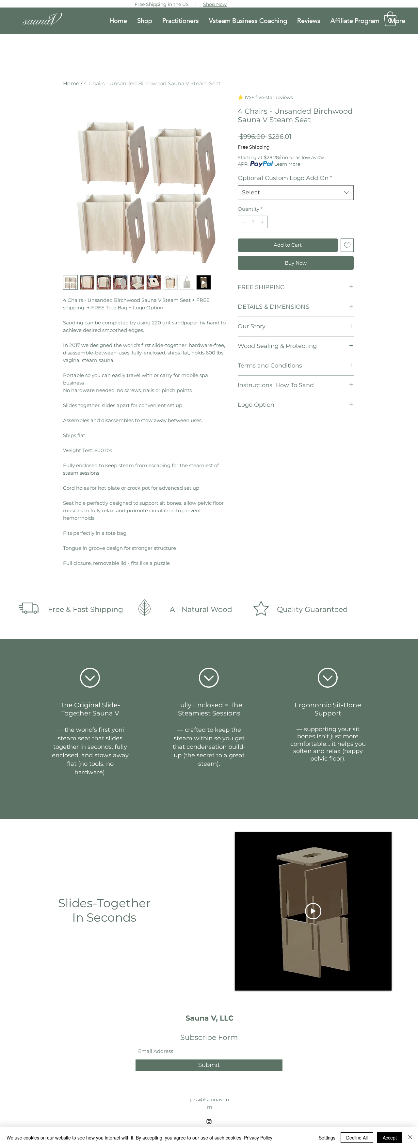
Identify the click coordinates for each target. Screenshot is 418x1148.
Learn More (287, 164)
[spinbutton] (253, 222)
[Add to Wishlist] (347, 245)
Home (71, 83)
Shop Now (215, 4)
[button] (390, 18)
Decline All (357, 1137)
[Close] (410, 1137)
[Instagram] (209, 1121)
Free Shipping (254, 147)
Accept (390, 1137)
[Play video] (313, 911)
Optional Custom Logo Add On (285, 178)
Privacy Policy (258, 1137)
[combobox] (296, 192)
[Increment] (262, 222)
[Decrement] (243, 222)
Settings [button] (327, 1137)
